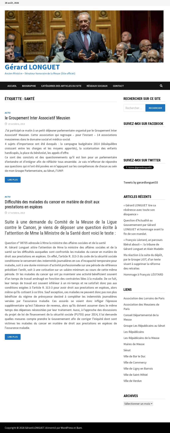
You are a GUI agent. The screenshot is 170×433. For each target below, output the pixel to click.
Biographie (29, 85)
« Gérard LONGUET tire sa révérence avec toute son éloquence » (140, 209)
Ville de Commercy (135, 362)
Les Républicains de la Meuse (141, 338)
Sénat (127, 350)
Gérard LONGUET (32, 66)
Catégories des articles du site (61, 85)
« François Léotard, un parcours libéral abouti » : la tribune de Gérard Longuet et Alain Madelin (144, 244)
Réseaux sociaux (97, 85)
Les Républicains (134, 332)
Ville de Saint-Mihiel (136, 375)
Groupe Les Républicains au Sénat (144, 326)
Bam (79, 427)
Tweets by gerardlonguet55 (141, 182)
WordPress (67, 427)
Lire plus (14, 180)
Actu (7, 112)
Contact (118, 85)
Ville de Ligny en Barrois (138, 368)
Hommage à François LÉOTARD (143, 274)
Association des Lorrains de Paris (144, 298)
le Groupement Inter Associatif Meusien (37, 118)
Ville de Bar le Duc (134, 356)
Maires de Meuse (134, 344)
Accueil (12, 85)
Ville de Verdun (133, 381)
